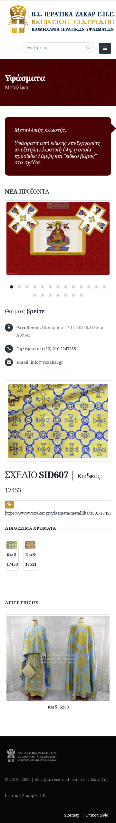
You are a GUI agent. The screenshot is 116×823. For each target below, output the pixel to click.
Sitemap (72, 815)
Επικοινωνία (97, 815)
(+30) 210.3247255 (59, 349)
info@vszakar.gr (47, 362)
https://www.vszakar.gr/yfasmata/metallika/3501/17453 (58, 513)
